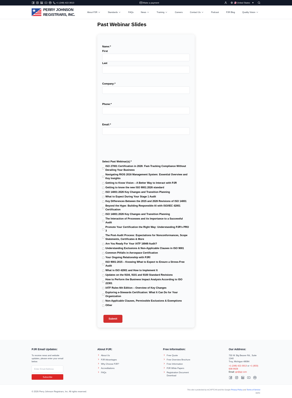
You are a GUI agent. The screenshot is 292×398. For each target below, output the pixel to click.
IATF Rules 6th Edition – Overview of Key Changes (135, 287)
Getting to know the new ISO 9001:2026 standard (134, 187)
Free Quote (172, 355)
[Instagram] (37, 2)
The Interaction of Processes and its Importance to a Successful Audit (144, 220)
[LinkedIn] (41, 2)
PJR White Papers (175, 368)
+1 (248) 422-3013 (238, 365)
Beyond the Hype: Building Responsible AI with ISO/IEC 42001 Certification (142, 207)
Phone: (107, 104)
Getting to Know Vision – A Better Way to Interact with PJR (141, 182)
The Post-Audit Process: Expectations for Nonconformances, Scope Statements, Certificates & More (146, 237)
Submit (113, 318)
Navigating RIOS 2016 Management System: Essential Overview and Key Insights (146, 176)
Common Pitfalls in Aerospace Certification (131, 252)
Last (104, 63)
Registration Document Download (178, 374)
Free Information (175, 364)
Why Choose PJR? (110, 364)
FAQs (103, 372)
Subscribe (47, 377)
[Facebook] (33, 2)
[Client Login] (225, 2)
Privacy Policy (237, 390)
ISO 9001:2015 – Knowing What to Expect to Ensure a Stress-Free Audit (144, 263)
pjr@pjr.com (241, 372)
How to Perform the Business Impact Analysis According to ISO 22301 (143, 281)
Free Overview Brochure (178, 359)
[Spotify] (50, 2)
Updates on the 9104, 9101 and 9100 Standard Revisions (139, 274)
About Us (105, 355)
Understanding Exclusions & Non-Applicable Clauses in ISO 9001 (144, 248)
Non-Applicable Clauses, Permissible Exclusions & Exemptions (143, 300)
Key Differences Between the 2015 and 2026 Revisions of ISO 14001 (145, 201)
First (105, 51)
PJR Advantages (109, 359)
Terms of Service (253, 390)
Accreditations (108, 368)
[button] (259, 2)
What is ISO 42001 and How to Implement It (131, 270)
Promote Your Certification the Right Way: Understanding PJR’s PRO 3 (147, 229)
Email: (106, 124)
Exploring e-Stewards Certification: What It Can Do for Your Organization (141, 294)
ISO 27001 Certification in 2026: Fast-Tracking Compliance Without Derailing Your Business (145, 168)
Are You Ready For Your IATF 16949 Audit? (131, 243)
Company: (109, 83)
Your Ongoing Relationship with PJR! (128, 257)
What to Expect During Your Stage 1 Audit (130, 196)
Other (108, 305)
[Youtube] (45, 2)
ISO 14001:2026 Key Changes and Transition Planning (137, 192)
